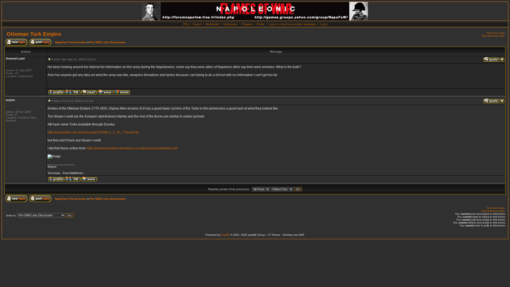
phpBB (225, 234)
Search (197, 24)
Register (247, 24)
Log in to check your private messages (292, 24)
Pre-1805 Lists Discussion (108, 42)
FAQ (186, 24)
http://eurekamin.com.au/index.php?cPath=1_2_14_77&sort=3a (93, 132)
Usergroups (230, 24)
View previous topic (493, 35)
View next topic (495, 32)
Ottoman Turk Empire (34, 34)
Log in (324, 24)
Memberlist (212, 24)
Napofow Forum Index (70, 42)
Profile (260, 24)
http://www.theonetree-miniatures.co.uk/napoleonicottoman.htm (132, 148)
